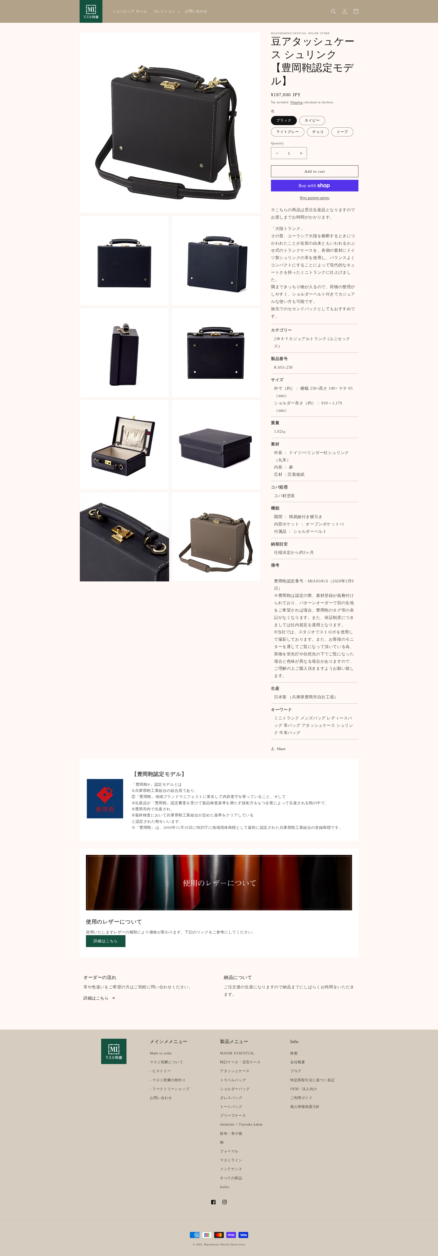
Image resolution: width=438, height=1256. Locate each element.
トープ (342, 132)
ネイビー (312, 120)
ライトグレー (287, 132)
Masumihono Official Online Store (224, 1244)
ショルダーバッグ (235, 1089)
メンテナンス (231, 1169)
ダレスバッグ (231, 1098)
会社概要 (297, 1062)
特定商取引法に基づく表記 (312, 1080)
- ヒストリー (160, 1071)
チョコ (318, 132)
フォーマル (229, 1151)
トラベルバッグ (233, 1080)
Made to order (161, 1053)
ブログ (295, 1071)
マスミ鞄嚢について (166, 1062)
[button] (166, 11)
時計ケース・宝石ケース (240, 1062)
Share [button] (281, 749)
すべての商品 (231, 1178)
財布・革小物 (231, 1133)
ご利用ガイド (301, 1098)
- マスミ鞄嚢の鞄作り (168, 1080)
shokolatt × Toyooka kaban (241, 1124)
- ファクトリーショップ (169, 1089)
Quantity (277, 143)
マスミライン (231, 1160)
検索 (294, 1053)
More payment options (315, 198)
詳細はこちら (106, 941)
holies (224, 1187)
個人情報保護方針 (305, 1107)
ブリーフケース (233, 1115)
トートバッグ (231, 1107)
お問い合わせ (161, 1098)
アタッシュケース (235, 1071)
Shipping (296, 102)
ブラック (283, 120)
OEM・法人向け (303, 1089)
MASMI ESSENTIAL (237, 1053)
